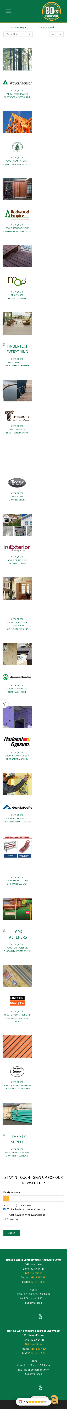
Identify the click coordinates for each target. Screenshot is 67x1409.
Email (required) (12, 1192)
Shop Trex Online (17, 499)
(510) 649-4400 (38, 1348)
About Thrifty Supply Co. (17, 1152)
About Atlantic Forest (17, 160)
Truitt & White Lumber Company (26, 1209)
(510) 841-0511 (38, 1277)
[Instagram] (40, 1311)
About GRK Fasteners (17, 947)
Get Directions (33, 1273)
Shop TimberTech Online (17, 365)
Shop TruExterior (17, 563)
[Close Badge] (50, 1399)
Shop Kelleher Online (17, 629)
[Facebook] (26, 1311)
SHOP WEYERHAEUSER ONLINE (17, 97)
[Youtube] (33, 1317)
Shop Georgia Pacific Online (17, 821)
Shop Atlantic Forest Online (17, 164)
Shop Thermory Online (17, 432)
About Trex (17, 496)
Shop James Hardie (17, 692)
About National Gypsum (17, 755)
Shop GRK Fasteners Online (17, 951)
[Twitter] (33, 1311)
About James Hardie (17, 688)
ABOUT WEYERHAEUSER (17, 93)
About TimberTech (17, 362)
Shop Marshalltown (17, 884)
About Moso (17, 295)
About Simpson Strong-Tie (17, 1014)
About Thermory (17, 429)
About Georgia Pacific (17, 818)
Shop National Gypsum (17, 759)
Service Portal (46, 27)
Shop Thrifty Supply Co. (17, 1155)
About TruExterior (17, 560)
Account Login (18, 27)
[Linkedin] (26, 1317)
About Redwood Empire (17, 228)
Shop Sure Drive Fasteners (17, 1088)
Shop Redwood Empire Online (17, 231)
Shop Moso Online (17, 298)
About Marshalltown (17, 880)
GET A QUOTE (17, 90)
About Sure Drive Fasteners (17, 1085)
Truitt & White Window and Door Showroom (26, 1217)
